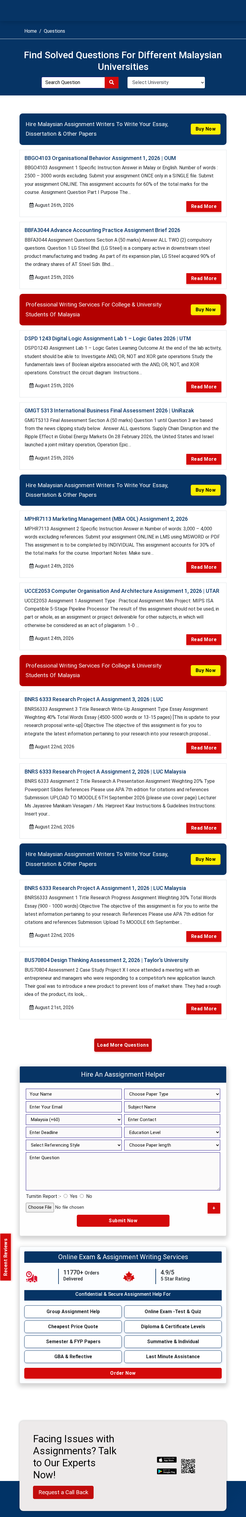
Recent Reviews (5, 1257)
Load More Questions (123, 1045)
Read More (204, 206)
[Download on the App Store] (167, 1460)
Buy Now (206, 129)
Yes (73, 1196)
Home (30, 31)
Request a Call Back (63, 1492)
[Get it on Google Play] (167, 1472)
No (89, 1196)
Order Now (123, 1373)
